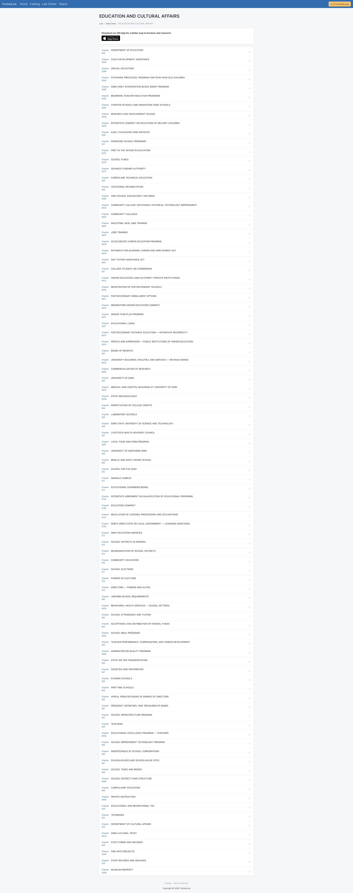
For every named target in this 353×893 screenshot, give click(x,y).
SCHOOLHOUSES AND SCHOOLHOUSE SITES (135, 760)
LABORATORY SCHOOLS (124, 414)
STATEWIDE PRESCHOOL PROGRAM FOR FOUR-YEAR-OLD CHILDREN (148, 77)
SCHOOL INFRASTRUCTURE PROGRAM (131, 714)
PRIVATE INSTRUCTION (123, 796)
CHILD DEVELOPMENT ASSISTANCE (130, 59)
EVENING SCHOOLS (121, 678)
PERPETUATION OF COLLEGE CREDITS (131, 405)
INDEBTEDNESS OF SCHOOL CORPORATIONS (135, 751)
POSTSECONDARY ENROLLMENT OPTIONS (133, 296)
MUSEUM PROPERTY (122, 869)
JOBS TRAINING (119, 232)
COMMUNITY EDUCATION (125, 560)
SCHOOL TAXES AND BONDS (126, 769)
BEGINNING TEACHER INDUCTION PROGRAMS (135, 95)
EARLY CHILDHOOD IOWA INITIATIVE (130, 132)
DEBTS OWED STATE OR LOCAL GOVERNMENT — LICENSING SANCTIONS (150, 523)
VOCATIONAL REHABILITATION (127, 186)
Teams (63, 4)
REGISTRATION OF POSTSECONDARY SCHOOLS (136, 287)
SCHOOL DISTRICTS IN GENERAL (128, 541)
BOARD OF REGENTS (122, 350)
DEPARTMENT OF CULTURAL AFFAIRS (131, 824)
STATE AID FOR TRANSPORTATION (129, 660)
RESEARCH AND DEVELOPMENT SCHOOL (133, 114)
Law (101, 23)
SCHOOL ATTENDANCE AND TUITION (131, 614)
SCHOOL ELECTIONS (122, 569)
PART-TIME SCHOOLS (122, 687)
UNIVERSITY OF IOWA (122, 378)
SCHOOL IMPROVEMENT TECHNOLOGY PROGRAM (138, 742)
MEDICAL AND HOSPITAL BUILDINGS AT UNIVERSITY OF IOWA (144, 387)
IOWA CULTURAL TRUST (124, 833)
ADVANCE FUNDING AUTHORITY (128, 168)
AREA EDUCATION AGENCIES (126, 532)
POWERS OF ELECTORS (123, 578)
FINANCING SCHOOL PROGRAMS (128, 141)
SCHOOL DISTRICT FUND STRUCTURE (131, 778)
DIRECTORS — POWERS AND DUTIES (130, 587)
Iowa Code (111, 23)
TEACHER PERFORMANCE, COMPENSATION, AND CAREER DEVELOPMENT (150, 642)
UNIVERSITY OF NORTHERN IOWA (129, 450)
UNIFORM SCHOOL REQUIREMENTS (130, 596)
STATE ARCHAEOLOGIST (124, 396)
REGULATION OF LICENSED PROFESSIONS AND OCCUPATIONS (144, 514)
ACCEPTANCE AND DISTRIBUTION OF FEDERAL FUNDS (140, 623)
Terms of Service (180, 883)
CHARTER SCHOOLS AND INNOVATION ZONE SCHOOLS (140, 104)
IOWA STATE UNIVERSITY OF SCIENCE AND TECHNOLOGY (142, 423)
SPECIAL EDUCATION (122, 68)
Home (24, 4)
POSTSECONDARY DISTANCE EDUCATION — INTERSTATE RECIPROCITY (149, 332)
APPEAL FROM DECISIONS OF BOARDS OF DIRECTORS (140, 696)
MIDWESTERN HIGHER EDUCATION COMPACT (135, 305)
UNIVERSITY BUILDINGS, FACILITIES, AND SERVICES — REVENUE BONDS (149, 359)
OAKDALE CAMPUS (121, 478)
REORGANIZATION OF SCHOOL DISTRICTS (133, 551)
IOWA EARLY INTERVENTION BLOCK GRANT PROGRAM (140, 86)
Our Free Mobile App (339, 4)
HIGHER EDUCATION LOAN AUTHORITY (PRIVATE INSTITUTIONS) (145, 277)
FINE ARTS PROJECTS (122, 851)
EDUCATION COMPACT (123, 505)
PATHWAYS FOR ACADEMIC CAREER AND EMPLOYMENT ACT (143, 250)
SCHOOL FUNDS (120, 159)
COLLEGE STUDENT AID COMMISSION (131, 268)
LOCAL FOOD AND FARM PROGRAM (130, 441)
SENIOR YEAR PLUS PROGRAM (127, 314)
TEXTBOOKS (117, 815)
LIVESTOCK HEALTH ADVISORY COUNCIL (133, 432)
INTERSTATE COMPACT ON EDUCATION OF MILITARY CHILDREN (145, 123)
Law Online (49, 4)
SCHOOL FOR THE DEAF (124, 469)
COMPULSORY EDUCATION (125, 787)
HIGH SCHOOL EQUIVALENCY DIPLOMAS (133, 195)
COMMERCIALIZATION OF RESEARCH (130, 368)
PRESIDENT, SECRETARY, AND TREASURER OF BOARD (139, 705)
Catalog (35, 4)
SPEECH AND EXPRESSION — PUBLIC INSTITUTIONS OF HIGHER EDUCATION (152, 341)
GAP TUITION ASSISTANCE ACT (128, 259)
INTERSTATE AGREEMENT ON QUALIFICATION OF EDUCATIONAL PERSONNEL (152, 496)
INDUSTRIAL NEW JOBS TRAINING (129, 223)
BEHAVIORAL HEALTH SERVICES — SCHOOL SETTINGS (140, 605)
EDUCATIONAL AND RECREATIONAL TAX (132, 805)
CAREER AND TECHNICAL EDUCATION (131, 177)
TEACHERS (117, 724)
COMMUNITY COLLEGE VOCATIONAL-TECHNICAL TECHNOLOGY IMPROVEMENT (154, 205)
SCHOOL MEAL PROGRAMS (125, 632)
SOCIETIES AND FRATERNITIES (127, 669)
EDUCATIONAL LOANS (123, 323)
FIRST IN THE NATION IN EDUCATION (130, 150)
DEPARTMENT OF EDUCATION (127, 50)
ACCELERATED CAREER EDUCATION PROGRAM (136, 241)
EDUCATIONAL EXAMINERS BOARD (129, 487)
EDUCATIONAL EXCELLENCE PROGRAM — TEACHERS (140, 733)
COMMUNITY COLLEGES (124, 214)
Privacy (168, 883)
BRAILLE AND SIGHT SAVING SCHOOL (131, 460)
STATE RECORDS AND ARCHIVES (128, 860)
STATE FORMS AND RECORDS (127, 842)
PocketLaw (9, 4)
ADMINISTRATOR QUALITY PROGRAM (131, 651)
